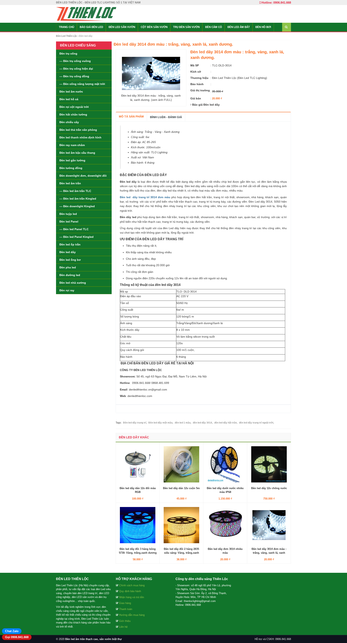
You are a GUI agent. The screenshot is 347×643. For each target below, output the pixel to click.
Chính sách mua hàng (132, 585)
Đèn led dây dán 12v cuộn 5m (181, 488)
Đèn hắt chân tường (73, 114)
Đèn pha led (67, 267)
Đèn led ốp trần (70, 244)
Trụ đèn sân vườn (186, 27)
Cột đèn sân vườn (154, 27)
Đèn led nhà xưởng (72, 282)
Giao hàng (125, 603)
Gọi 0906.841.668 (17, 637)
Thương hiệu (199, 77)
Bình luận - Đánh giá (166, 117)
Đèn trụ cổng (68, 53)
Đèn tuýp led (68, 213)
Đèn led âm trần (70, 183)
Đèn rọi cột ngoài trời (74, 106)
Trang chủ (66, 27)
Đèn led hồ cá (68, 99)
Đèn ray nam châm (72, 145)
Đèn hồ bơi (263, 27)
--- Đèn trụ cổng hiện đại (76, 68)
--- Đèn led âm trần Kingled (77, 198)
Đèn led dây (67, 252)
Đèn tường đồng (70, 168)
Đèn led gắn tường (72, 160)
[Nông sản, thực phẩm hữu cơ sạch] (86, 13)
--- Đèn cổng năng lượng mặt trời (82, 84)
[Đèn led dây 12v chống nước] (269, 464)
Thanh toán (125, 609)
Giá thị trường (200, 90)
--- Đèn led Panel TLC (74, 229)
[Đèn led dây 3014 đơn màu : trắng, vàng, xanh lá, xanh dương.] (269, 525)
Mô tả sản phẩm (131, 116)
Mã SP (194, 65)
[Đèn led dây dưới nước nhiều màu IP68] (225, 464)
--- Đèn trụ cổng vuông (75, 61)
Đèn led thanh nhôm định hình (80, 137)
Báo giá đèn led (91, 27)
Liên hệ (123, 626)
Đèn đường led (69, 275)
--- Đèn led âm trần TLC (75, 191)
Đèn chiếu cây (69, 122)
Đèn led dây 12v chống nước (269, 488)
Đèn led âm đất (239, 27)
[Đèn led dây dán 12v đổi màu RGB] (137, 464)
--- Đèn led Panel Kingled (76, 236)
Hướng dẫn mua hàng (132, 614)
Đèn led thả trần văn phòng (78, 129)
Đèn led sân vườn (122, 27)
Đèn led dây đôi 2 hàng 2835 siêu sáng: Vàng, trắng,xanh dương (181, 552)
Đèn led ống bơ (70, 259)
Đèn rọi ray (66, 290)
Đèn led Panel (68, 221)
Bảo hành (197, 84)
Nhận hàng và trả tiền (131, 597)
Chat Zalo (11, 631)
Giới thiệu (125, 620)
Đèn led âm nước (71, 91)
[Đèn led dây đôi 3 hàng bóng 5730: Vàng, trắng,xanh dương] (137, 525)
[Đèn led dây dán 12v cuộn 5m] (181, 464)
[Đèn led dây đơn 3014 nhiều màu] (225, 525)
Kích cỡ (195, 71)
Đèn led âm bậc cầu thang (77, 152)
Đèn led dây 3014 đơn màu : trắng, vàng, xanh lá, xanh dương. (269, 552)
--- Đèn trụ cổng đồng (74, 76)
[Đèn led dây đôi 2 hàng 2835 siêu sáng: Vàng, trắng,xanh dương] (181, 525)
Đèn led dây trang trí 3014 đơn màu (145, 197)
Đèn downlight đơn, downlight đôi (83, 175)
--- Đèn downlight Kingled (77, 206)
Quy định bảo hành (130, 591)
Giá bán (195, 98)
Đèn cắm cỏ (213, 27)
